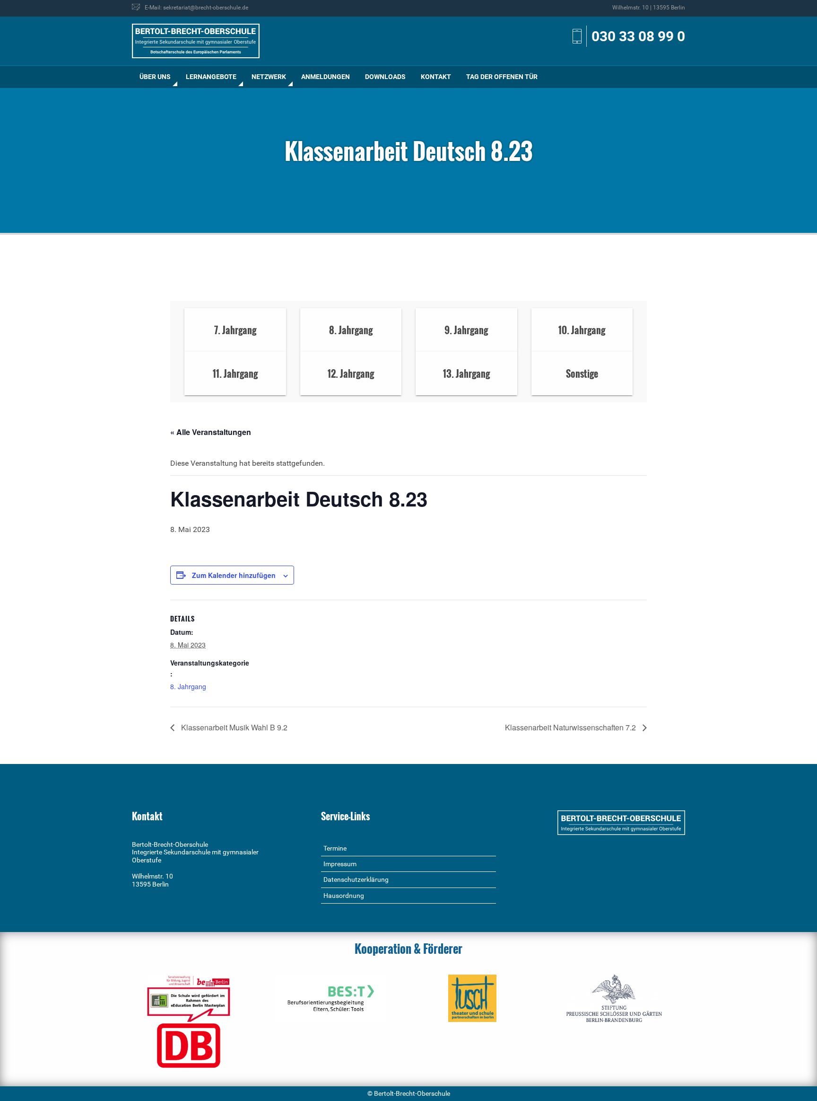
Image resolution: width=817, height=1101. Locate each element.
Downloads (385, 76)
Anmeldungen (325, 76)
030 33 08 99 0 (638, 36)
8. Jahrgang (188, 686)
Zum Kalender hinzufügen (234, 575)
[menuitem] (155, 77)
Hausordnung (343, 895)
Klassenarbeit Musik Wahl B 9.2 (233, 727)
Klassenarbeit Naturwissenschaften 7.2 (571, 727)
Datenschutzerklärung (356, 879)
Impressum (339, 864)
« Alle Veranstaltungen (210, 431)
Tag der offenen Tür (502, 76)
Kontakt (436, 76)
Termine (335, 848)
